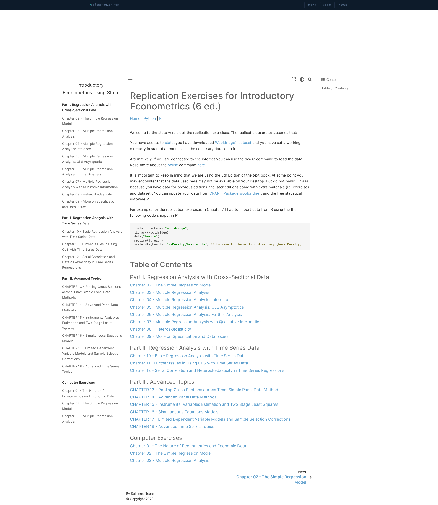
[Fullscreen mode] (294, 79)
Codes (327, 4)
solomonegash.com (105, 4)
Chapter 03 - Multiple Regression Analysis (87, 133)
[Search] (310, 79)
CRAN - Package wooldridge (234, 193)
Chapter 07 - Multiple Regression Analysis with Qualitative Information (90, 184)
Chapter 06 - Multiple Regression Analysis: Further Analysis (87, 171)
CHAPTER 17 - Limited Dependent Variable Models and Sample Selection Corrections (91, 353)
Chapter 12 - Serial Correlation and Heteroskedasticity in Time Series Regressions (88, 262)
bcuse (173, 165)
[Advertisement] (137, 42)
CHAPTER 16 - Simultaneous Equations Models (92, 338)
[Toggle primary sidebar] (130, 79)
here (201, 165)
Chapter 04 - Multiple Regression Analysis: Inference (87, 146)
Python (150, 118)
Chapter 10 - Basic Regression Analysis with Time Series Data (92, 234)
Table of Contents (335, 88)
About (343, 4)
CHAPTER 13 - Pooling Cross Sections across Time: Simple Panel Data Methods (91, 292)
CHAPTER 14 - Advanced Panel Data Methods (90, 307)
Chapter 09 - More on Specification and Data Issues (89, 204)
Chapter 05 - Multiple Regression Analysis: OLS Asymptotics (87, 159)
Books (311, 4)
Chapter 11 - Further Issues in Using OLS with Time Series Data (89, 246)
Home (135, 118)
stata (169, 142)
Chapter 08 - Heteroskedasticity (87, 194)
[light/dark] (302, 79)
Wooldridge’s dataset (233, 142)
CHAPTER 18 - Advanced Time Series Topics (91, 369)
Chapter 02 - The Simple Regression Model (90, 121)
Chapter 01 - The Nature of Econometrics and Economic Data (88, 393)
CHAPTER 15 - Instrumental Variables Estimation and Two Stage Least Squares (90, 322)
